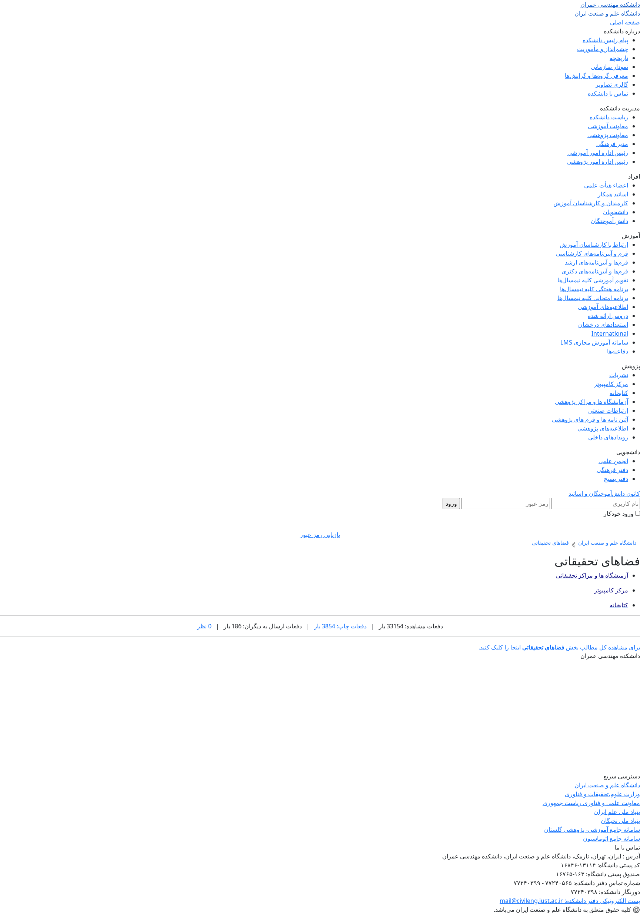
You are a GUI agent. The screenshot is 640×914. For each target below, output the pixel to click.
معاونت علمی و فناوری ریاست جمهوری (591, 803)
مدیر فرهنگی (612, 144)
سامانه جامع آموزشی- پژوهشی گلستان (592, 829)
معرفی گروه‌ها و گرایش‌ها (596, 76)
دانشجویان (615, 212)
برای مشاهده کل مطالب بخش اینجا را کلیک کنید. (559, 647)
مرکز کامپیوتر (611, 384)
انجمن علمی (613, 461)
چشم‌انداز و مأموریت (602, 49)
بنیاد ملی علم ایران (617, 812)
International (609, 333)
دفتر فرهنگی (612, 470)
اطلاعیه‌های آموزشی (603, 307)
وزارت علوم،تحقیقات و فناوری (602, 794)
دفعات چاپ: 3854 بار (340, 626)
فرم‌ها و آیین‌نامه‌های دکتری (594, 271)
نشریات (618, 375)
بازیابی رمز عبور (320, 535)
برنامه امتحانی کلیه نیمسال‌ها (592, 298)
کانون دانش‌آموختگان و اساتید (604, 493)
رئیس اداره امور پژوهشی (597, 161)
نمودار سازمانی (609, 67)
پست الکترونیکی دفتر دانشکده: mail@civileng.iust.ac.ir (570, 901)
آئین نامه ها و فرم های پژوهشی (590, 419)
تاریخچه (619, 58)
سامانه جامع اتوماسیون (611, 838)
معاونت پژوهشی (607, 135)
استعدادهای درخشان (603, 324)
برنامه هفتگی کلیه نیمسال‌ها (594, 289)
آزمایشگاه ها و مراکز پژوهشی (591, 402)
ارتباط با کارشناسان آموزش (594, 244)
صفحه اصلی (625, 22)
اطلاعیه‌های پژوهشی (602, 428)
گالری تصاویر (612, 84)
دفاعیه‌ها (617, 351)
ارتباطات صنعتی (608, 410)
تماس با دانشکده (608, 93)
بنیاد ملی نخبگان (620, 821)
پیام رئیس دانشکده (605, 40)
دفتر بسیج (616, 479)
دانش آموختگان (609, 221)
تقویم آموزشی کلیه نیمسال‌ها (592, 280)
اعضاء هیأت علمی (606, 185)
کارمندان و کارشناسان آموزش (590, 203)
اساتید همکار (613, 194)
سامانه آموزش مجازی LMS (594, 342)
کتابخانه (619, 393)
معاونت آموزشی (608, 126)
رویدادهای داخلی (608, 437)
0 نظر (204, 626)
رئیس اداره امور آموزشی (597, 153)
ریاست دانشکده (609, 117)
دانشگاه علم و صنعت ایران (607, 785)
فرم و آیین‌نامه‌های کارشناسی (592, 253)
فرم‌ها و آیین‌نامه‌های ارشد (596, 262)
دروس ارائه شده (608, 316)
